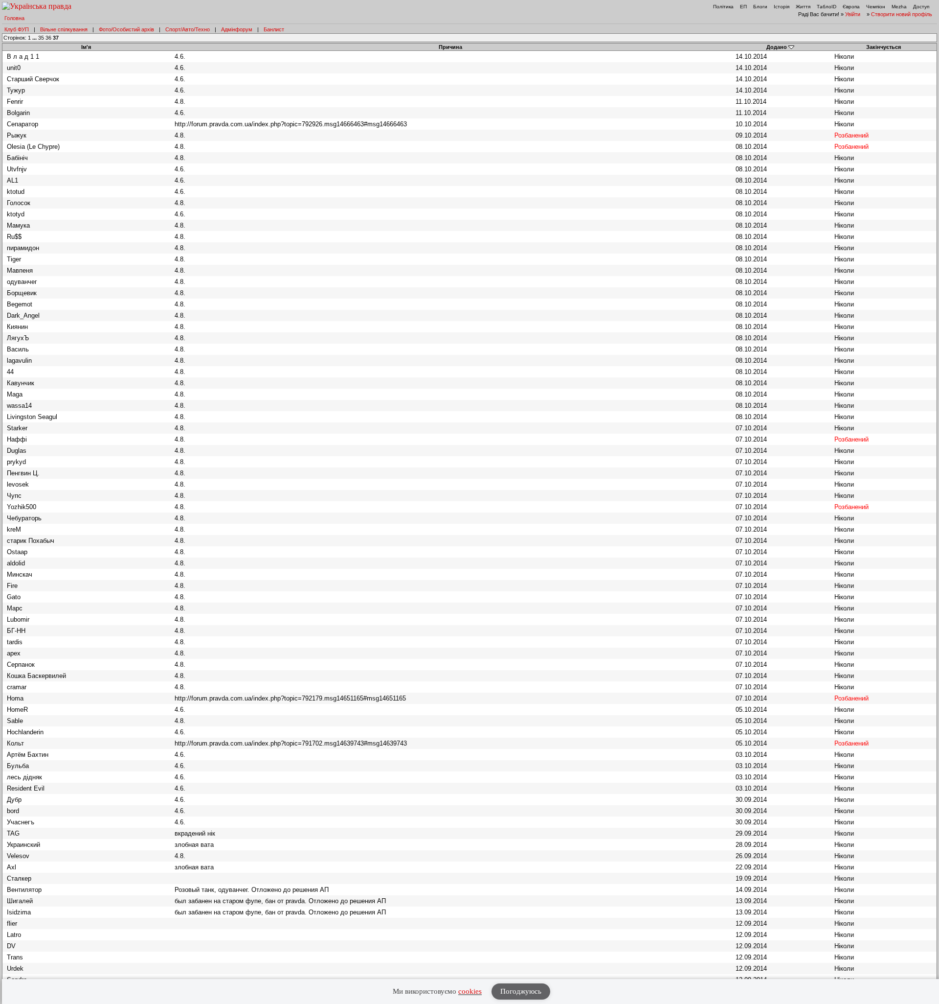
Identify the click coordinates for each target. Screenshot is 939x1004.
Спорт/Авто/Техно (187, 29)
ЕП (743, 6)
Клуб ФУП (16, 29)
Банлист (274, 29)
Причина (450, 47)
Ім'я (86, 47)
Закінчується (883, 47)
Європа (851, 6)
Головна (14, 18)
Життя (803, 6)
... (35, 38)
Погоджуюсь (520, 991)
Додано (776, 47)
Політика (723, 6)
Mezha (899, 6)
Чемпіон (875, 6)
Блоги (760, 6)
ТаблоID (826, 6)
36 (48, 38)
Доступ (921, 6)
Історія (781, 6)
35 (41, 38)
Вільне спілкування (64, 29)
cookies (470, 991)
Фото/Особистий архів (126, 29)
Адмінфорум (236, 29)
